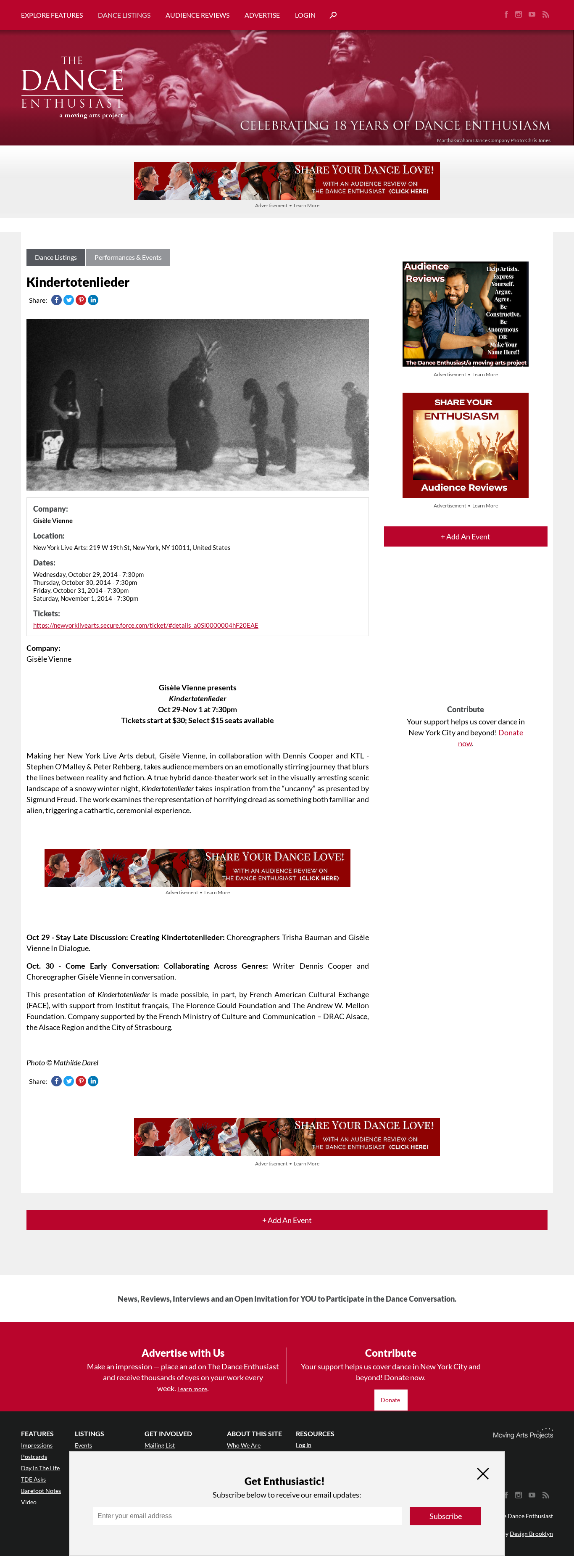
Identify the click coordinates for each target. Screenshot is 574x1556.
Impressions (37, 1445)
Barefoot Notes (41, 1490)
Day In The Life (40, 1467)
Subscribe (445, 1516)
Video (29, 1502)
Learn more (192, 1388)
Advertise (262, 15)
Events (83, 1445)
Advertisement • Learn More (287, 205)
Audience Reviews (197, 15)
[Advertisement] (466, 633)
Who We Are (244, 1445)
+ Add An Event (465, 536)
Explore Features (52, 15)
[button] (330, 15)
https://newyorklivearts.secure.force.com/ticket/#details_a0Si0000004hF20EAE (145, 625)
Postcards (34, 1456)
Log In (303, 1444)
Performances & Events (128, 257)
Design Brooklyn (531, 1533)
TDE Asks (33, 1479)
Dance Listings (124, 15)
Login (305, 15)
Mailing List (160, 1445)
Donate (391, 1399)
